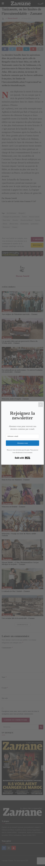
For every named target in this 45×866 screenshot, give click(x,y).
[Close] (40, 404)
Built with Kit (22, 458)
